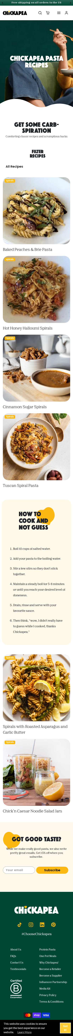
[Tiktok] (20, 924)
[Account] (66, 13)
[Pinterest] (53, 924)
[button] (40, 13)
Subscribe (52, 870)
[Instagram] (31, 924)
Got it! (65, 1028)
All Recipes (14, 166)
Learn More (24, 1032)
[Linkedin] (42, 924)
